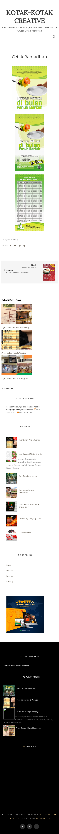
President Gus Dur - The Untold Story (29, 505)
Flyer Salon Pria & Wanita (29, 440)
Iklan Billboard (25, 532)
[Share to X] (14, 245)
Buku (8, 565)
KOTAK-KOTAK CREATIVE (29, 16)
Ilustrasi (9, 576)
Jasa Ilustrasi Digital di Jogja (30, 454)
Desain (9, 570)
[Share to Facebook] (10, 245)
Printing (14, 239)
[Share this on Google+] (19, 245)
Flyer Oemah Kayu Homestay (27, 491)
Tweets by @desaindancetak (16, 665)
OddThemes (43, 819)
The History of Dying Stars (30, 518)
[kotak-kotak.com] (25, 632)
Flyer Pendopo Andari (28, 476)
